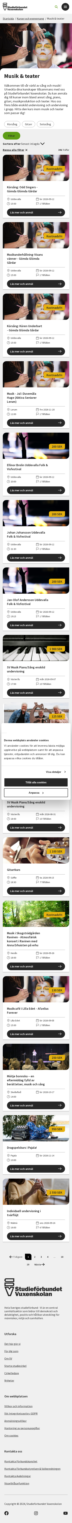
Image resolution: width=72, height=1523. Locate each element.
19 (28, 1264)
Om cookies (11, 1435)
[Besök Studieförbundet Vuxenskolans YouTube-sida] (65, 1514)
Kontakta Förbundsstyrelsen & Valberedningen (32, 1468)
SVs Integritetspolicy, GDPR (21, 1413)
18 (62, 1256)
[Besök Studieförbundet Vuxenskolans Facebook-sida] (6, 1514)
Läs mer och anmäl (21, 212)
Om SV (8, 1358)
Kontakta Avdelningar (17, 1476)
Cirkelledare (11, 1373)
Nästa (37, 1264)
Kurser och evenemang (30, 18)
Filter (11, 135)
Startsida (8, 18)
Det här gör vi (12, 1344)
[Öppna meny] (65, 7)
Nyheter (9, 1380)
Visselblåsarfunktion (16, 1483)
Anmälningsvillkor (15, 1421)
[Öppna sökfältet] (56, 7)
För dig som (11, 1351)
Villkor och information (18, 1406)
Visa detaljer (53, 771)
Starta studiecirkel (15, 1366)
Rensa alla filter (13, 150)
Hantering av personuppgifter (22, 1428)
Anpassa (34, 792)
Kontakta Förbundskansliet (20, 1461)
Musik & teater (55, 18)
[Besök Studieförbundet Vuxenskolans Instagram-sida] (36, 1514)
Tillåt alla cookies (36, 782)
